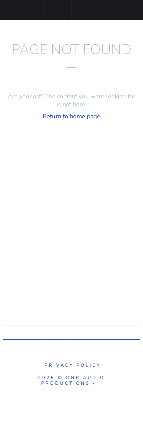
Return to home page (71, 116)
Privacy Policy (71, 366)
